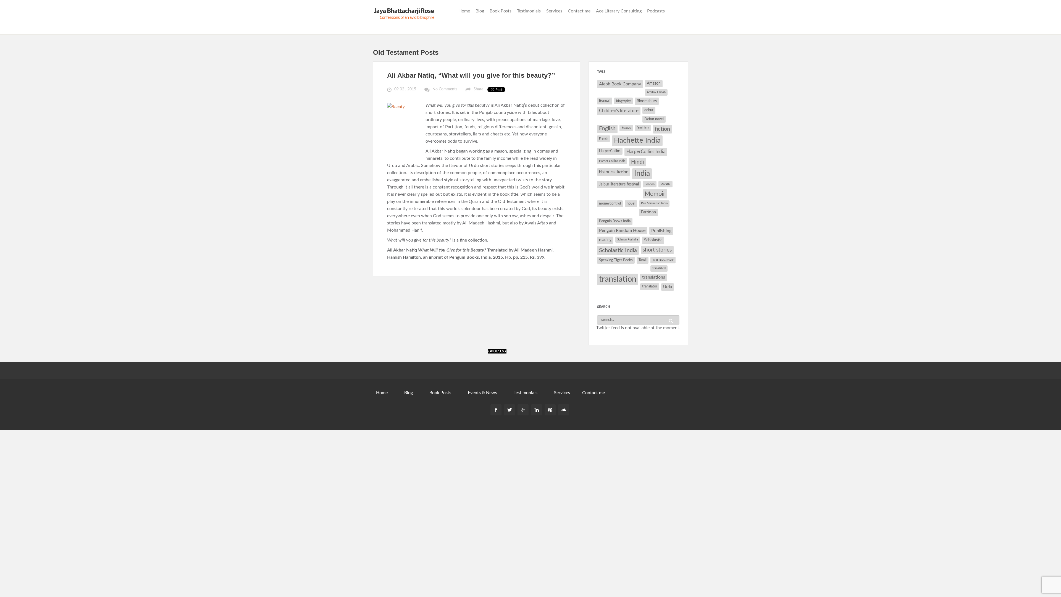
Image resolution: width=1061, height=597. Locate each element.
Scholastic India (618, 250)
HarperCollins (610, 151)
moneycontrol (610, 203)
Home (464, 11)
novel (631, 203)
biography (623, 101)
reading (605, 240)
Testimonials (529, 11)
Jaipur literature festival (619, 184)
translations (653, 277)
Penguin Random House (622, 230)
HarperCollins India (645, 151)
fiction (662, 129)
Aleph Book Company (620, 84)
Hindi (637, 162)
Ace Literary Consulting (619, 11)
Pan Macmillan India (654, 203)
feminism (643, 127)
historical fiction (613, 172)
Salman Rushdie (627, 239)
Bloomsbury (647, 101)
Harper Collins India (612, 161)
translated (659, 268)
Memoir (655, 194)
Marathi (665, 184)
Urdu (667, 287)
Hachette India (637, 140)
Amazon (654, 83)
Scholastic (653, 240)
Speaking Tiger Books (616, 260)
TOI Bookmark (663, 260)
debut (648, 110)
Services (554, 11)
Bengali (604, 101)
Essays (626, 127)
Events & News (482, 393)
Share (478, 89)
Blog (480, 11)
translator (649, 286)
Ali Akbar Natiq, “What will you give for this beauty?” (471, 75)
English (607, 128)
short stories (657, 250)
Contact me (579, 11)
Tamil (643, 260)
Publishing (661, 231)
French (603, 138)
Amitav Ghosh (656, 92)
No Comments (444, 89)
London (650, 184)
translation (617, 279)
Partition (648, 212)
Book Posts (500, 11)
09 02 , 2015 (405, 89)
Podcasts (656, 11)
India (642, 173)
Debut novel (654, 119)
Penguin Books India (615, 221)
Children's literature (619, 110)
